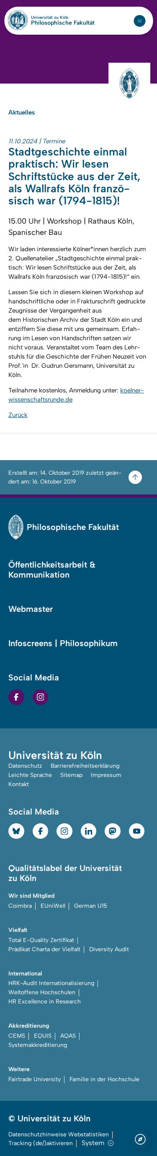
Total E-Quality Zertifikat (41, 940)
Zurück (18, 415)
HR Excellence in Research (44, 1001)
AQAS (68, 1035)
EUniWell (53, 905)
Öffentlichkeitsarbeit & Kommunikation (51, 570)
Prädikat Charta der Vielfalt (44, 949)
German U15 (90, 905)
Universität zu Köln (63, 17)
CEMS (16, 1035)
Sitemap (71, 775)
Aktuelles (21, 112)
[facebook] (16, 697)
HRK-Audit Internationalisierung (51, 983)
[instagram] (41, 697)
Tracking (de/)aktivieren (40, 1143)
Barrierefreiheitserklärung (85, 765)
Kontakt (18, 784)
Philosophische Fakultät (63, 23)
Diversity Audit (109, 949)
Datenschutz (25, 765)
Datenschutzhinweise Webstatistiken (58, 1134)
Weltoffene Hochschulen (41, 992)
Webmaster (30, 609)
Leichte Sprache (30, 775)
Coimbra (20, 905)
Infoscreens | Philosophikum (63, 643)
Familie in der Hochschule (104, 1079)
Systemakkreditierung (37, 1045)
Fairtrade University (34, 1079)
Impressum (106, 775)
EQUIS (42, 1035)
